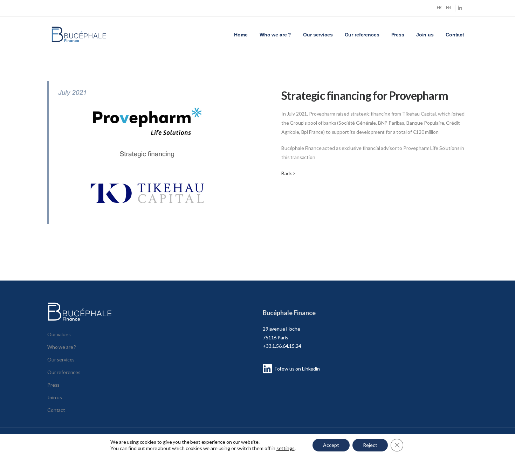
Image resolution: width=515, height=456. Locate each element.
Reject (370, 445)
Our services (317, 34)
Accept (331, 445)
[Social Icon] (460, 8)
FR (439, 8)
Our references (362, 34)
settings (285, 448)
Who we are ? (275, 34)
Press (397, 34)
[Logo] (78, 34)
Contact (455, 34)
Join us (425, 34)
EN (448, 8)
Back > (288, 173)
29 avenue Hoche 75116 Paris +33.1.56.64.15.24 (282, 337)
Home (240, 34)
